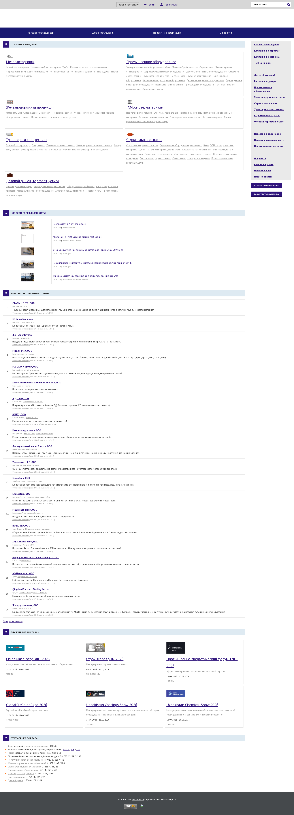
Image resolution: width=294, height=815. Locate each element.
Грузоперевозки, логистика (34, 149)
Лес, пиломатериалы (212, 117)
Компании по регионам (267, 56)
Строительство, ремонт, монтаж (142, 145)
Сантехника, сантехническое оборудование (166, 154)
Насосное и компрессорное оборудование (164, 80)
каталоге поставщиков (37, 746)
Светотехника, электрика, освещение (191, 158)
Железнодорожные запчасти (37, 112)
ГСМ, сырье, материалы (145, 107)
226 (72, 749)
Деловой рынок (15, 780)
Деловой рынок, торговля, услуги (32, 180)
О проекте (226, 32)
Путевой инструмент (83, 112)
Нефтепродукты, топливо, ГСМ (141, 112)
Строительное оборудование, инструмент (181, 145)
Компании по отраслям (267, 50)
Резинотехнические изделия (153, 117)
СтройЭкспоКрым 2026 (104, 658)
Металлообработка (59, 71)
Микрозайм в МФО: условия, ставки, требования (77, 236)
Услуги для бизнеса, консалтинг (49, 186)
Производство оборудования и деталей (205, 84)
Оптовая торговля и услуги (269, 121)
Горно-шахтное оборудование (32, 513)
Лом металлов (41, 71)
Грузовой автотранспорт (18, 145)
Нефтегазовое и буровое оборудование (191, 75)
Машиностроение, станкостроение (37, 529)
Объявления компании (20, 313)
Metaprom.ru (138, 799)
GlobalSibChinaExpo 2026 (26, 704)
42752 (66, 749)
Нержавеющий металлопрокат (46, 67)
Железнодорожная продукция (30, 107)
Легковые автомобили (60, 149)
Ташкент (90, 724)
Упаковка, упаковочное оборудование (35, 190)
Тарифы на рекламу (13, 621)
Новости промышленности (28, 212)
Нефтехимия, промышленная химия (197, 112)
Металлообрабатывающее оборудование (192, 67)
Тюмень (170, 680)
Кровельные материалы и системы (199, 149)
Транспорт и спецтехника (26, 139)
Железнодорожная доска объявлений (27, 763)
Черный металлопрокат (17, 67)
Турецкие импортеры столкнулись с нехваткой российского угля (85, 275)
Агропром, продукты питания (69, 190)
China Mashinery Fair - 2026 (28, 658)
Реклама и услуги (263, 164)
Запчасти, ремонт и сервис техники (94, 145)
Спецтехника (38, 145)
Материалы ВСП (14, 112)
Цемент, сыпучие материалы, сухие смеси (160, 149)
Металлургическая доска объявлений (26, 759)
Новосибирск (12, 719)
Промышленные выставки (268, 146)
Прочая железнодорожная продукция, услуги (53, 117)
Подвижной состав (62, 112)
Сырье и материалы (17, 777)
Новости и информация (167, 32)
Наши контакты (263, 176)
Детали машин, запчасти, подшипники (205, 80)
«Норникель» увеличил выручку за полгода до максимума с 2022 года (88, 249)
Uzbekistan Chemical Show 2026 (192, 704)
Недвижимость (93, 190)
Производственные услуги (19, 186)
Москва (9, 673)
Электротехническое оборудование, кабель (148, 67)
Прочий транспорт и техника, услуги (90, 149)
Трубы (65, 67)
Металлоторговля (20, 61)
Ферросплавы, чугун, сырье (19, 71)
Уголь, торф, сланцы (168, 112)
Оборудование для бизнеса (80, 186)
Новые (11, 752)
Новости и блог (262, 170)
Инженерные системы (200, 154)
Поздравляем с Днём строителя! (69, 223)
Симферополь (93, 673)
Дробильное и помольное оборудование (206, 71)
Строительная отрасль (144, 139)
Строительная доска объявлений (24, 766)
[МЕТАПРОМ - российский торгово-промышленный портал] (31, 18)
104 (78, 749)
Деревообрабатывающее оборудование (164, 71)
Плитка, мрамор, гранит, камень (155, 158)
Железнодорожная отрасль (269, 97)
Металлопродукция (265, 81)
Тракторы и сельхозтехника (60, 145)
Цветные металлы (98, 67)
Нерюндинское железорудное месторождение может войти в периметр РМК (92, 262)
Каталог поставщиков (40, 32)
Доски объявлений (103, 32)
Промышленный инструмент (169, 84)
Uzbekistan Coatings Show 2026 (111, 704)
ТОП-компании (262, 62)
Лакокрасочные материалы (27, 449)
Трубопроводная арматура (156, 75)
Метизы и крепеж (79, 67)
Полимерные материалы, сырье (185, 117)
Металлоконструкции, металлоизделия (90, 71)
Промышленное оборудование (151, 61)
